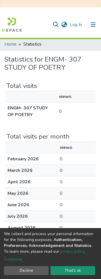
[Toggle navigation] (93, 24)
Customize (13, 259)
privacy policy (72, 251)
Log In (76, 25)
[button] (64, 24)
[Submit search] (55, 24)
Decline (26, 270)
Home (10, 44)
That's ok (73, 270)
